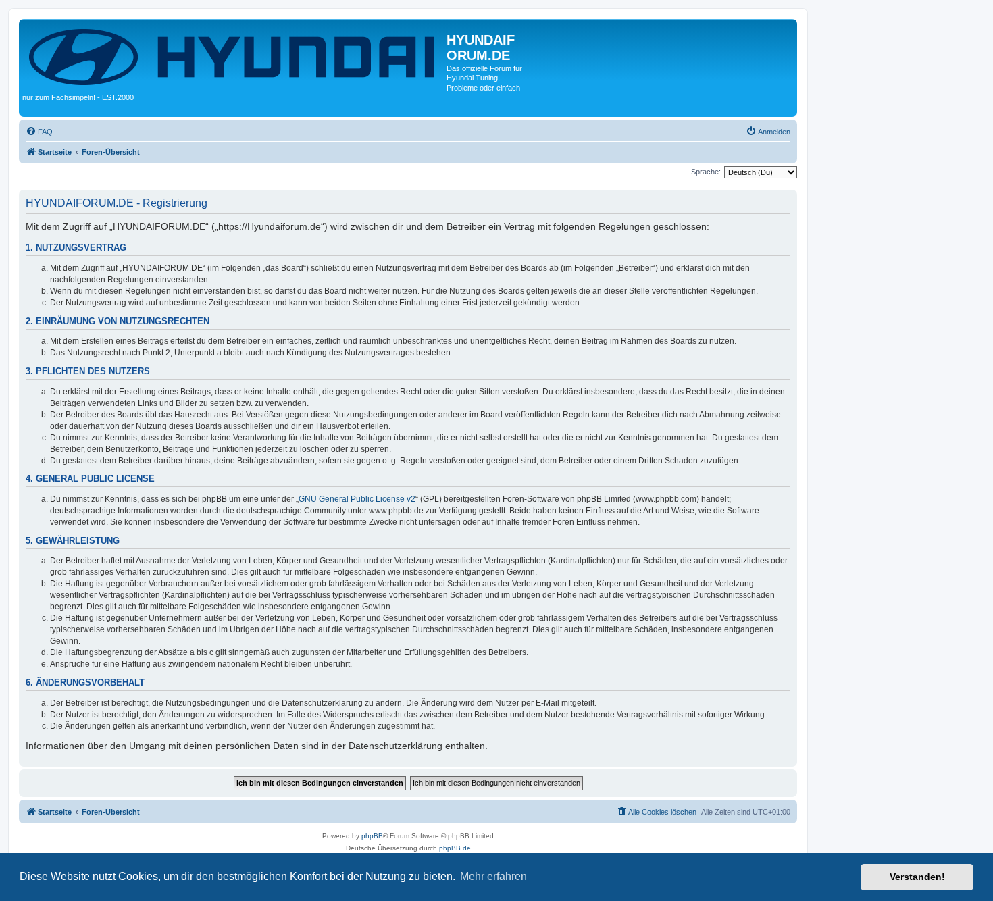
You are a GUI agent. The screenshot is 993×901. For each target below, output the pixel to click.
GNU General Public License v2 (357, 499)
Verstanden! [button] (917, 876)
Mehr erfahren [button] (493, 876)
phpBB (372, 836)
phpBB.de (455, 848)
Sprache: (706, 172)
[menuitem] (39, 132)
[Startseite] (234, 55)
